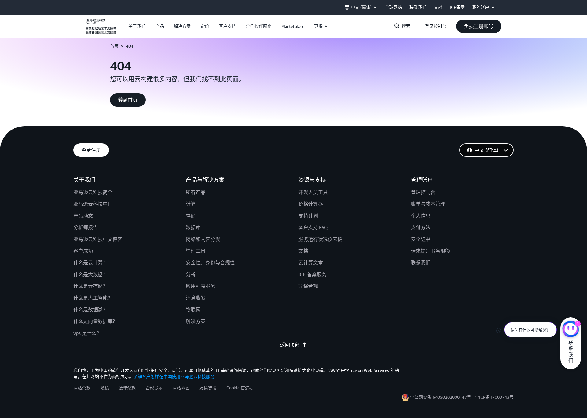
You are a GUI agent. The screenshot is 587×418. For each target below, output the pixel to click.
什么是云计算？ (90, 262)
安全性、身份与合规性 (210, 262)
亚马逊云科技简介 (93, 192)
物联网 (193, 309)
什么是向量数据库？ (95, 321)
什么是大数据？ (90, 274)
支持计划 (308, 216)
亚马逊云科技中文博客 (97, 239)
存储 (191, 216)
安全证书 (420, 239)
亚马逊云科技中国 (93, 204)
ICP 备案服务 (312, 274)
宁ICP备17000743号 (494, 397)
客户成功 (83, 251)
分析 (191, 274)
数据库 (193, 227)
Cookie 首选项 (239, 387)
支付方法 (420, 227)
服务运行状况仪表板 (320, 239)
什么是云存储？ (90, 286)
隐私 (104, 387)
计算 (191, 204)
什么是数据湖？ (90, 309)
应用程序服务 (200, 286)
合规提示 (154, 387)
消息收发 (195, 298)
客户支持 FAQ (313, 227)
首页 (114, 46)
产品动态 (83, 216)
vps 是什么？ (87, 333)
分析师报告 (85, 227)
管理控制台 (423, 192)
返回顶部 (290, 345)
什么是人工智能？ (93, 298)
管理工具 (195, 251)
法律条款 (127, 387)
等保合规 (308, 286)
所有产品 (195, 192)
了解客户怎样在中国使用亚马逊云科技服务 (174, 376)
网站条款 (81, 387)
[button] (137, 26)
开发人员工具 (313, 192)
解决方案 (195, 321)
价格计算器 (310, 204)
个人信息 (420, 216)
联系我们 (420, 262)
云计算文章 (310, 262)
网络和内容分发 (203, 239)
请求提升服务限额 (430, 251)
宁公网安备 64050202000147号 (440, 397)
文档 (303, 251)
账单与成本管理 (428, 204)
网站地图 (181, 387)
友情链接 (207, 387)
